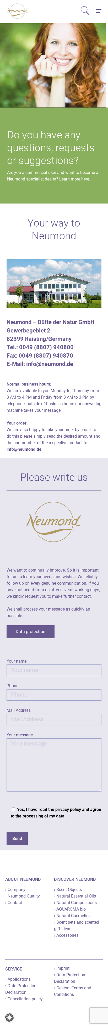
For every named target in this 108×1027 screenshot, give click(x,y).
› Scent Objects (68, 889)
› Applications (18, 979)
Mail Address (19, 710)
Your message (20, 734)
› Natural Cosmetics (72, 915)
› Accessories (66, 935)
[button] (98, 11)
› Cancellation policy (24, 998)
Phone (12, 685)
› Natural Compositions (75, 902)
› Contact (13, 902)
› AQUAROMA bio (70, 909)
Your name (16, 661)
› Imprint (61, 968)
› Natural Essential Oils (75, 896)
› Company (15, 889)
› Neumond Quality (22, 896)
